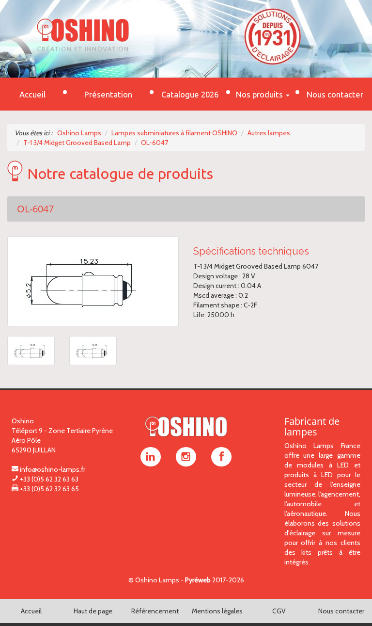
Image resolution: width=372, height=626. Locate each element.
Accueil (31, 611)
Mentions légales (217, 611)
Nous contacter (341, 611)
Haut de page (93, 611)
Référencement (155, 611)
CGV (279, 611)
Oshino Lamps (157, 580)
